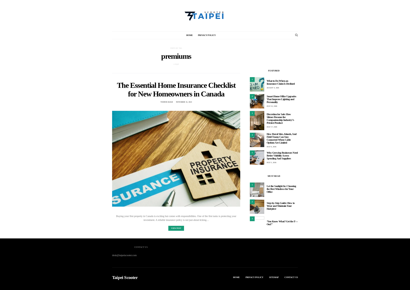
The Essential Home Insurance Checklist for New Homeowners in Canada (176, 89)
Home (189, 35)
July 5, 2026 (271, 162)
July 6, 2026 (271, 147)
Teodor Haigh (166, 102)
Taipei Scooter (125, 277)
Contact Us (291, 277)
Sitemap (274, 277)
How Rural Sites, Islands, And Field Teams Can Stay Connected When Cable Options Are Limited (282, 138)
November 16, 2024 (184, 102)
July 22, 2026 (272, 106)
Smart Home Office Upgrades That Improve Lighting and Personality (281, 99)
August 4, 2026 (273, 88)
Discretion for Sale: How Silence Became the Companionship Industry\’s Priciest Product (280, 118)
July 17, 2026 (272, 127)
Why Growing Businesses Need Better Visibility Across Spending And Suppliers (282, 155)
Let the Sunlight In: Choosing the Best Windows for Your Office (281, 189)
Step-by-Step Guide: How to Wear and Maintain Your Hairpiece (281, 206)
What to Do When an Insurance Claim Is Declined (281, 82)
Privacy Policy (207, 35)
